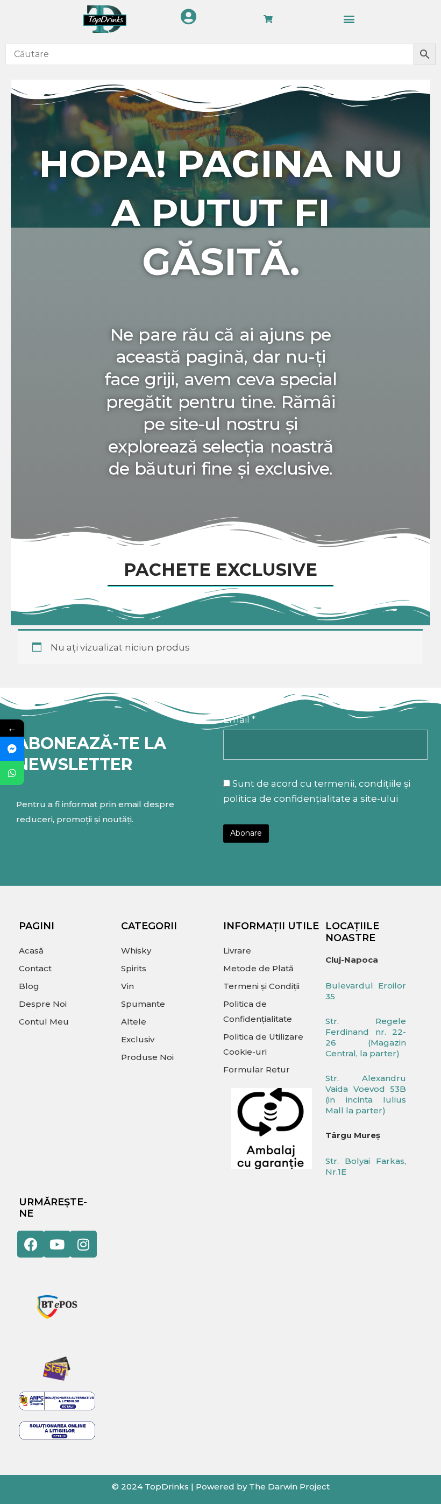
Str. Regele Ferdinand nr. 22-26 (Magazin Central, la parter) (365, 1037)
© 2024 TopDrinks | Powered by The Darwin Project (221, 1486)
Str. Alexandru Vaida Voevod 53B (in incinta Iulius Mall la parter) (365, 1094)
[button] (349, 19)
